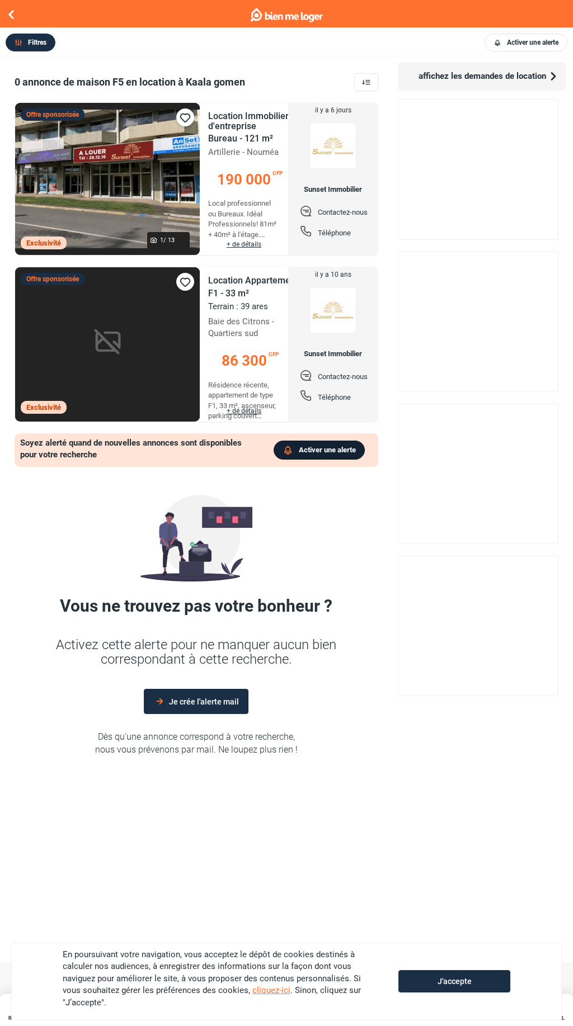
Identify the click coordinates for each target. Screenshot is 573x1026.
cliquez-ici (271, 990)
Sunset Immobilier (333, 189)
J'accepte (455, 981)
